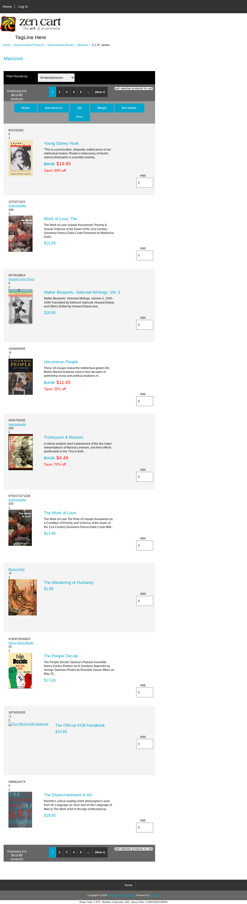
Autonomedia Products (29, 44)
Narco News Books (21, 642)
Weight (102, 107)
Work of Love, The (60, 218)
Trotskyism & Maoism (63, 437)
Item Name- (129, 107)
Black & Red (16, 569)
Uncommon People (61, 361)
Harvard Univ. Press (21, 279)
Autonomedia (17, 205)
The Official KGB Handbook (80, 725)
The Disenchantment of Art (68, 794)
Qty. (79, 107)
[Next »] (100, 92)
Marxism (83, 44)
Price (79, 116)
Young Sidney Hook (61, 143)
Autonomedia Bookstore (121, 895)
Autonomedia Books (60, 44)
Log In (23, 6)
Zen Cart (155, 895)
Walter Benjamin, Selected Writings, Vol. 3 (82, 292)
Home (7, 6)
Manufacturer (53, 107)
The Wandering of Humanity (69, 582)
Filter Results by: (17, 76)
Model (25, 107)
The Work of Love (60, 512)
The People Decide (61, 655)
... (88, 92)
